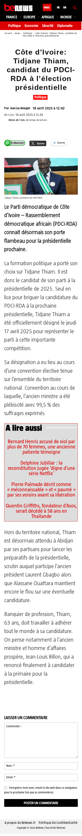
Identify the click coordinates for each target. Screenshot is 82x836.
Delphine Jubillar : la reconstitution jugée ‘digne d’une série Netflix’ (41, 468)
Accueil (8, 33)
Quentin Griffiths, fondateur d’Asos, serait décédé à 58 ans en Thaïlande (41, 511)
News (17, 33)
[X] (31, 129)
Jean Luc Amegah (20, 108)
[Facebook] (21, 129)
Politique (27, 33)
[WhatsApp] (41, 129)
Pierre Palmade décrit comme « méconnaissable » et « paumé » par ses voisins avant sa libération (41, 489)
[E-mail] (60, 129)
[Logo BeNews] (18, 7)
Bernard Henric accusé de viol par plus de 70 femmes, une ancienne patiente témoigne (41, 446)
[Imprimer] (70, 129)
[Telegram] (50, 129)
